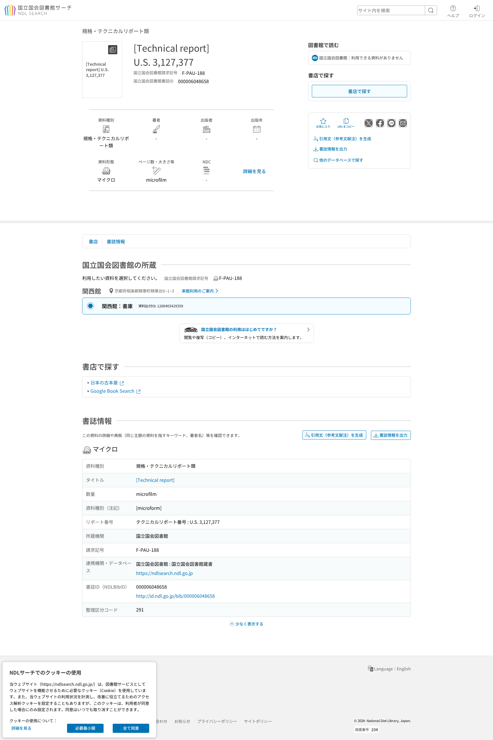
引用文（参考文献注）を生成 (345, 138)
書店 (93, 241)
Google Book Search (113, 390)
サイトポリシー (258, 721)
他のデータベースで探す (341, 160)
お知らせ (182, 721)
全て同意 (131, 728)
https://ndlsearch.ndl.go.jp (164, 572)
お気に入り (323, 126)
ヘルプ (453, 15)
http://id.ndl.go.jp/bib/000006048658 (175, 595)
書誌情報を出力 (333, 149)
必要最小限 (85, 728)
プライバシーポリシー (217, 721)
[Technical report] (155, 479)
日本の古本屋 (104, 382)
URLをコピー (346, 126)
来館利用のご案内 (198, 291)
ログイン (477, 15)
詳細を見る (254, 171)
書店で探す (359, 91)
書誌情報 (116, 241)
